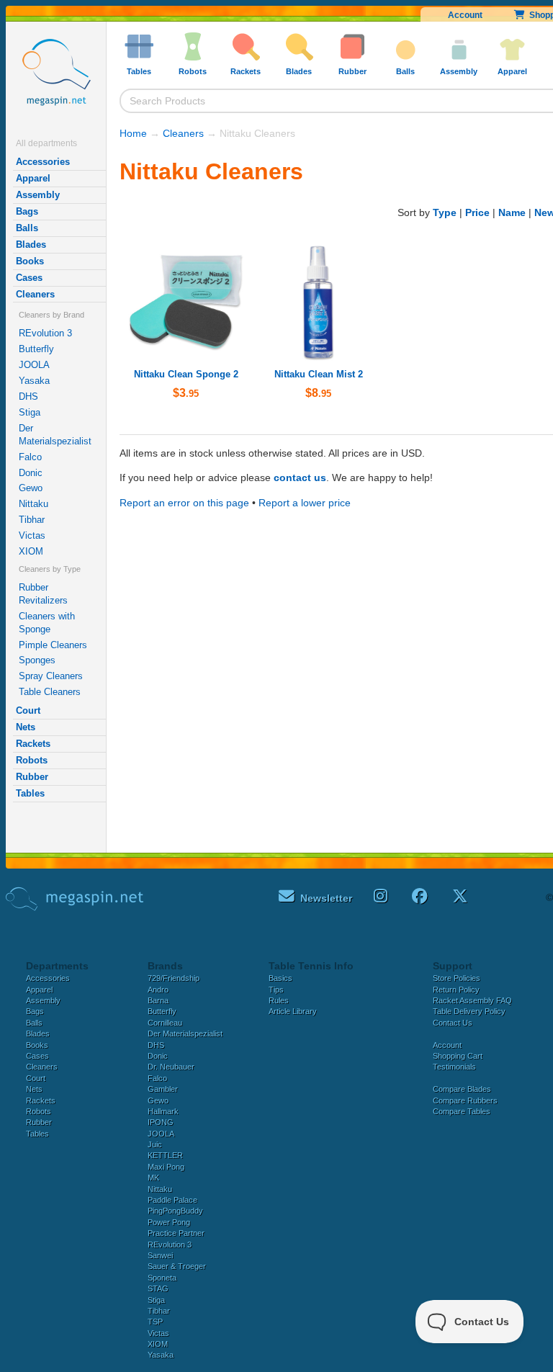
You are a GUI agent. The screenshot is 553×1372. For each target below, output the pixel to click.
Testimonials (454, 1066)
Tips (276, 989)
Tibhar (32, 519)
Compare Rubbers (465, 1100)
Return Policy (456, 989)
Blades (31, 244)
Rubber (32, 776)
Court (28, 710)
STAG (158, 1288)
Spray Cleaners (51, 676)
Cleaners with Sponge (47, 623)
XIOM (31, 551)
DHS (28, 396)
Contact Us (452, 1022)
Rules (279, 1000)
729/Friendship (173, 978)
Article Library (293, 1011)
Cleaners (35, 294)
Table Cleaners (50, 691)
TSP (155, 1321)
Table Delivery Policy (469, 1011)
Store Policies (456, 978)
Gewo (30, 488)
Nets (25, 727)
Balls (27, 228)
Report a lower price (304, 502)
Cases (29, 277)
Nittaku (33, 503)
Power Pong (169, 1222)
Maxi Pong (166, 1166)
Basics (280, 978)
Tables (30, 793)
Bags (27, 211)
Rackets (33, 743)
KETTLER (165, 1155)
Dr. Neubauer (171, 1066)
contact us (300, 477)
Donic (30, 472)
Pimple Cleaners (53, 645)
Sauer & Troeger (177, 1266)
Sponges (37, 660)
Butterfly (36, 349)
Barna (158, 1000)
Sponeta (162, 1277)
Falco (30, 457)
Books (30, 261)
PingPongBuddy (175, 1210)
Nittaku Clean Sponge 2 (186, 374)
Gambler (163, 1089)
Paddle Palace (172, 1200)
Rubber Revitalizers (43, 594)
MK (153, 1177)
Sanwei (160, 1255)
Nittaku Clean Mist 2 (318, 374)
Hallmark (163, 1111)
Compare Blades (462, 1089)
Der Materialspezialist (55, 435)
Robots (32, 760)
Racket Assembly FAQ (472, 1000)
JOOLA (34, 364)
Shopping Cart (457, 1056)
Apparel (33, 178)
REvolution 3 (45, 333)
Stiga (29, 412)
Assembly (38, 194)
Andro (158, 989)
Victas (32, 535)
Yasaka (34, 380)
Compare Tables (461, 1111)
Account (465, 15)
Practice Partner (176, 1233)
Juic (155, 1144)
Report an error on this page (184, 502)
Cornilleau (165, 1022)
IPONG (161, 1122)
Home (133, 133)
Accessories (43, 161)
